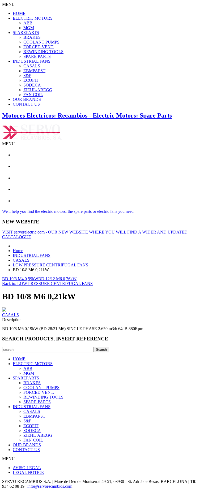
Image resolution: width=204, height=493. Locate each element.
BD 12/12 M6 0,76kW (57, 278)
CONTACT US (26, 104)
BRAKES (32, 37)
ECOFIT (31, 80)
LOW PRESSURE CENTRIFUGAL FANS (50, 265)
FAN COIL (33, 94)
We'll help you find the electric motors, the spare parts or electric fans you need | (68, 211)
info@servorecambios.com (49, 486)
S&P (27, 75)
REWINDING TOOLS (43, 51)
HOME (19, 13)
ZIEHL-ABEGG (37, 90)
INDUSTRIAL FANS (31, 61)
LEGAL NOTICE (28, 472)
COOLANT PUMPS (41, 42)
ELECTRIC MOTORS (33, 18)
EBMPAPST (34, 70)
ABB (27, 23)
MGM (28, 27)
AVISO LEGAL (27, 467)
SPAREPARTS (26, 32)
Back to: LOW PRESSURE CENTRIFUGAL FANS (47, 283)
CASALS (31, 66)
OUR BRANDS (27, 99)
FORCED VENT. (38, 47)
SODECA (32, 85)
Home (18, 250)
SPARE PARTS (37, 56)
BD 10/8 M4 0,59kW (20, 278)
